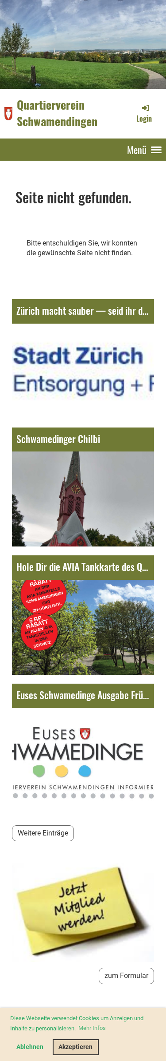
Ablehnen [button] (29, 1047)
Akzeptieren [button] (75, 1047)
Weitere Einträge (43, 833)
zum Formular (126, 975)
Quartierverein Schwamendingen (57, 113)
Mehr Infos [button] (92, 1028)
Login (144, 118)
